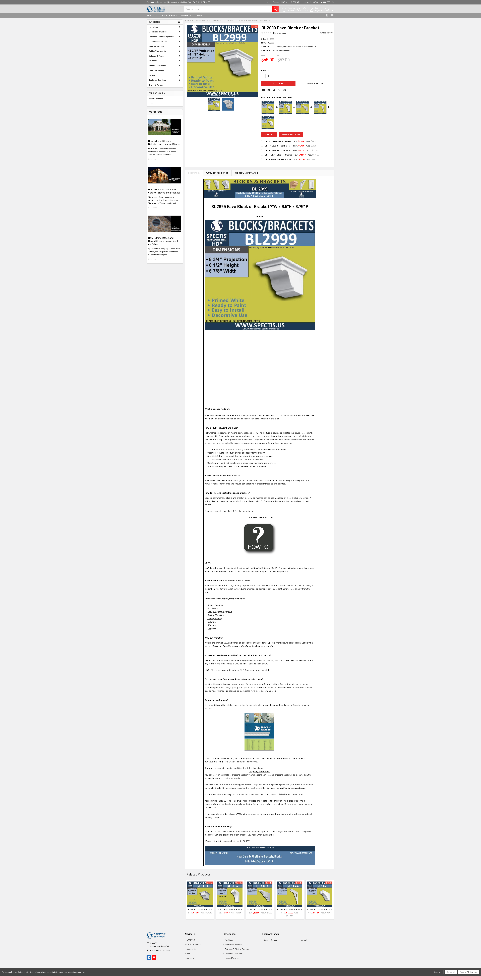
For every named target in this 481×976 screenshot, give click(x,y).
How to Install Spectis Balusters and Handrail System (164, 142)
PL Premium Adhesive (233, 567)
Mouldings (153, 27)
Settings (438, 972)
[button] (315, 83)
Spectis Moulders (156, 98)
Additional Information (246, 173)
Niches (152, 75)
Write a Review (326, 32)
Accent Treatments (157, 65)
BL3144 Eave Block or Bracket (278, 155)
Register (319, 10)
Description (194, 173)
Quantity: (266, 70)
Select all (269, 134)
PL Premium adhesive (271, 501)
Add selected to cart (291, 134)
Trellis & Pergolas (156, 85)
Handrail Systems (156, 46)
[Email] (269, 90)
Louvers (211, 628)
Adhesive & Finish (156, 70)
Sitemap (190, 958)
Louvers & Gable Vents (158, 41)
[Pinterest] (284, 90)
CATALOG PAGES (169, 15)
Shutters (153, 61)
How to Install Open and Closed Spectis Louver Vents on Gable (163, 241)
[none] (222, 61)
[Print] (274, 90)
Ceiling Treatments (157, 51)
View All (152, 103)
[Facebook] (327, 15)
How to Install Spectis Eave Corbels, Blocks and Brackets (164, 191)
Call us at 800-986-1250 (160, 950)
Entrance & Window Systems (161, 36)
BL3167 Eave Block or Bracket (278, 150)
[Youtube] (332, 15)
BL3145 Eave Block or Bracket (278, 159)
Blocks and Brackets (158, 32)
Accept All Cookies (468, 972)
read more (152, 159)
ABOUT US (151, 15)
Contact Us (187, 15)
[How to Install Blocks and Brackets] (259, 538)
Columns (211, 621)
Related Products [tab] (198, 874)
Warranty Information (217, 173)
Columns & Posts (156, 56)
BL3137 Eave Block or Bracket (278, 145)
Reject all (451, 972)
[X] (279, 90)
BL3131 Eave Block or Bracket (278, 141)
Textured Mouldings (157, 80)
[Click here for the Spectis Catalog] (259, 731)
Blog (199, 15)
